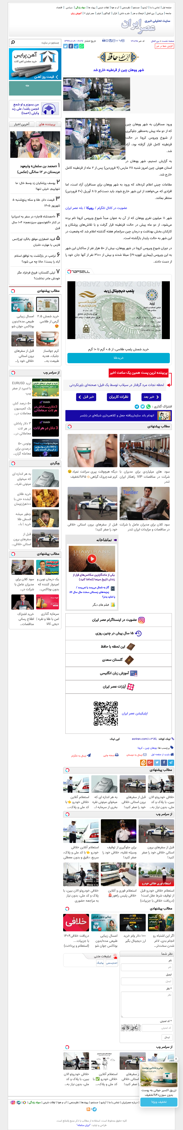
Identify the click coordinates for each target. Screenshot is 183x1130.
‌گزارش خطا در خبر (164, 46)
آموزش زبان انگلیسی (114, 673)
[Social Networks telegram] (137, 406)
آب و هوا (115, 7)
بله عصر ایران (74, 208)
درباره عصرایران (130, 1103)
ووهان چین (151, 748)
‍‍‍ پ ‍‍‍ (119, 40)
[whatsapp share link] (81, 46)
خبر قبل (88, 397)
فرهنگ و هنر (137, 13)
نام (170, 961)
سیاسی (69, 7)
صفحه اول (166, 7)
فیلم (99, 13)
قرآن (115, 13)
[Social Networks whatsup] (148, 406)
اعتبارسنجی (111, 963)
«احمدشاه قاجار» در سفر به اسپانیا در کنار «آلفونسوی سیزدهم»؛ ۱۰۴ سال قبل (35, 222)
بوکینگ (100, 963)
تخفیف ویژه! (159, 1102)
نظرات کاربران (118, 397)
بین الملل (150, 13)
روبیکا (90, 208)
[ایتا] (143, 763)
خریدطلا (119, 358)
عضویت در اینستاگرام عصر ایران (114, 620)
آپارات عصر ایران (114, 687)
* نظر (169, 989)
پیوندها (84, 1103)
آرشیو (144, 7)
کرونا (140, 748)
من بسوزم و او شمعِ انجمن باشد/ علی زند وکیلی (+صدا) (25, 109)
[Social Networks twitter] (142, 406)
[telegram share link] (76, 46)
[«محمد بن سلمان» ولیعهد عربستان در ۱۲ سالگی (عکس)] (35, 144)
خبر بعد (149, 397)
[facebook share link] (71, 46)
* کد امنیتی (166, 1021)
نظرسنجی (126, 7)
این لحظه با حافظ (113, 647)
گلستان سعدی (112, 660)
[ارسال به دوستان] (107, 40)
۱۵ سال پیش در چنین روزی (115, 633)
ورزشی (160, 13)
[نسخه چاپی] (103, 40)
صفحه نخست (168, 41)
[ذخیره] (110, 41)
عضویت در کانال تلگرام (112, 208)
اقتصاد (59, 7)
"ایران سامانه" (84, 1125)
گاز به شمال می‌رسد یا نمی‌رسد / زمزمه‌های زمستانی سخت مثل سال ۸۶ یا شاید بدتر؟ (92, 592)
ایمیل (169, 975)
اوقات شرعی (103, 7)
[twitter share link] (65, 46)
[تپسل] (69, 271)
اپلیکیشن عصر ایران (135, 713)
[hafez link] (118, 57)
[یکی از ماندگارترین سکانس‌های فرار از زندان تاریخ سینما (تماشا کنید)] (92, 559)
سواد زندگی (80, 7)
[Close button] (176, 1059)
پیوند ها (91, 7)
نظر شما (167, 954)
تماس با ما (155, 7)
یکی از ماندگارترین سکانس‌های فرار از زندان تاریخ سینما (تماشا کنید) (94, 577)
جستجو (136, 7)
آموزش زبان (76, 13)
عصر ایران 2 (89, 13)
